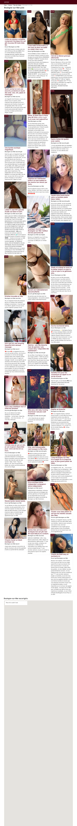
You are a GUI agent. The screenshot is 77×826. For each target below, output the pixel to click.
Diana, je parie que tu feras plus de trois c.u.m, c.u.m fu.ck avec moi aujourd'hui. (38, 117)
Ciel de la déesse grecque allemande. (60, 57)
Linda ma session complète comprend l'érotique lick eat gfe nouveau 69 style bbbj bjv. (15, 42)
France (10, 5)
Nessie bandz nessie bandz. (15, 501)
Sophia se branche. (58, 409)
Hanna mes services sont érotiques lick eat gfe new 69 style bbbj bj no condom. (38, 532)
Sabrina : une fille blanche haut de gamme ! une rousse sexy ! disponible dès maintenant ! (38, 348)
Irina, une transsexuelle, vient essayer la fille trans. (37, 448)
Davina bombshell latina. (60, 326)
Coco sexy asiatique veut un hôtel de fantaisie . (15, 407)
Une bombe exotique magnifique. (12, 149)
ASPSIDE (6, 2)
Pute (5, 5)
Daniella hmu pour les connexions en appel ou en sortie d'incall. (61, 374)
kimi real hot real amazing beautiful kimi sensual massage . (14, 345)
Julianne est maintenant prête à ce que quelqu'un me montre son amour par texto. (37, 181)
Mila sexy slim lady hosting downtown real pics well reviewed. (38, 412)
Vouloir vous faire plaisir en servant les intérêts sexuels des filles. (61, 513)
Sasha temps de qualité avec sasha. (60, 140)
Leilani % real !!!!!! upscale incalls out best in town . (14, 211)
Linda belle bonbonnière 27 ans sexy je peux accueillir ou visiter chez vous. (38, 47)
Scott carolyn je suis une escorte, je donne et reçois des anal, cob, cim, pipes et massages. (15, 92)
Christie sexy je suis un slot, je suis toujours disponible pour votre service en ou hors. (15, 448)
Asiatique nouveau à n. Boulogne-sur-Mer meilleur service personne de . (38, 231)
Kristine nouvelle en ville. (14, 296)
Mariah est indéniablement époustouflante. (38, 291)
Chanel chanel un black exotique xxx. (13, 541)
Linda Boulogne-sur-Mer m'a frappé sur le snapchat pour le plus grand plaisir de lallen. (61, 460)
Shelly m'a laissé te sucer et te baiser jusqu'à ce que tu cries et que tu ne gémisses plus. (61, 270)
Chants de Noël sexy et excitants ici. (60, 555)
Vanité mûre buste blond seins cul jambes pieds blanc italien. (60, 197)
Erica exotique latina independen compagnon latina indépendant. (37, 484)
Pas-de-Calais (17, 5)
